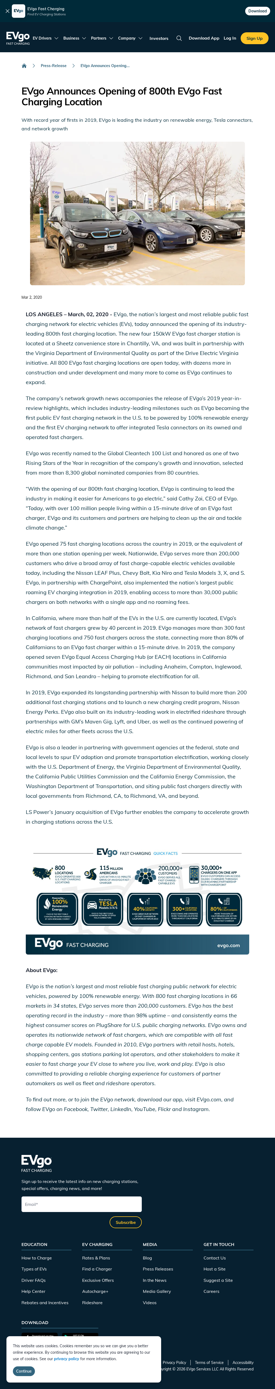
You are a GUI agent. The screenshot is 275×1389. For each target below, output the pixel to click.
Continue (24, 1371)
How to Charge (36, 1258)
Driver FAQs (33, 1280)
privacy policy (66, 1358)
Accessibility (243, 1362)
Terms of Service (209, 1362)
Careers (211, 1291)
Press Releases (158, 1269)
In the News (155, 1280)
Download (257, 11)
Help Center (33, 1291)
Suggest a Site (218, 1280)
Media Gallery (157, 1291)
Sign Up (255, 38)
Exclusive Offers (98, 1280)
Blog (147, 1258)
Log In (230, 38)
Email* (31, 1204)
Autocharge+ (95, 1291)
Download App (204, 38)
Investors (159, 38)
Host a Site (215, 1269)
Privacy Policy (174, 1362)
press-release (54, 65)
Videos (150, 1302)
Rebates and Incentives (44, 1302)
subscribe (126, 1222)
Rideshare (92, 1302)
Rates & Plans (96, 1258)
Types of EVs (34, 1269)
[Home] (24, 65)
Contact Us (215, 1258)
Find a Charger (97, 1269)
